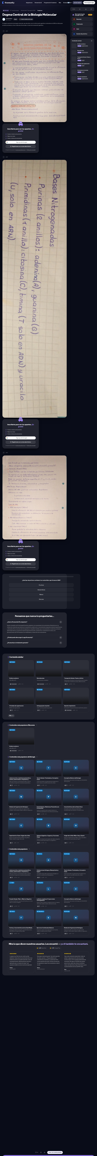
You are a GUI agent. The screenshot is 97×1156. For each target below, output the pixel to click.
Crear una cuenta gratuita (55, 1152)
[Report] (91, 9)
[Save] (80, 9)
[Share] (86, 9)
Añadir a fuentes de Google (27, 19)
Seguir (15, 19)
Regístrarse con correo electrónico (21, 146)
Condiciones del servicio (20, 150)
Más (10, 715)
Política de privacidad (31, 150)
